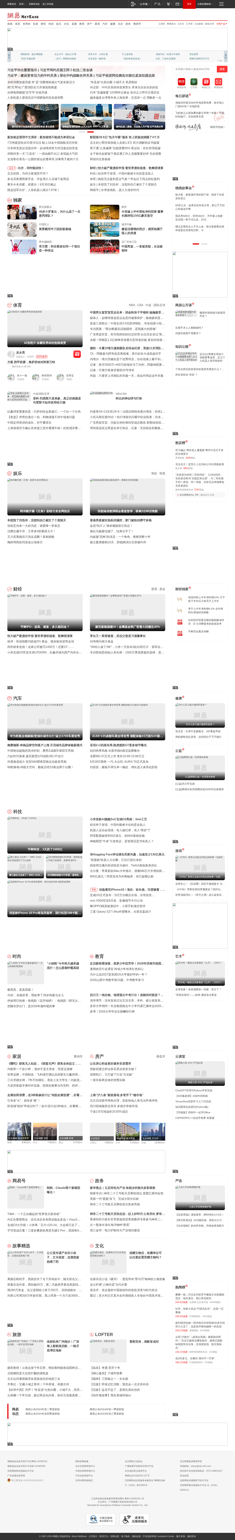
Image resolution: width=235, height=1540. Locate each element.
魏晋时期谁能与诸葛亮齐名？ (212, 314)
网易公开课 (183, 305)
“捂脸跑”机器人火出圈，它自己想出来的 (116, 859)
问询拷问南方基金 (101, 641)
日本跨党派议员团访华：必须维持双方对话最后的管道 (42, 148)
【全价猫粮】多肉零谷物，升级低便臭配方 (199, 1225)
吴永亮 (20, 352)
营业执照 (184, 1475)
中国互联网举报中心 (85, 1471)
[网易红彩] (77, 354)
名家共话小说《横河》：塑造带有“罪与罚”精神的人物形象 (127, 1279)
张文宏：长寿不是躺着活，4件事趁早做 (197, 731)
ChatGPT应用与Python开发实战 (193, 1090)
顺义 (61, 1142)
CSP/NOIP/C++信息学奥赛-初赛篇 (194, 1117)
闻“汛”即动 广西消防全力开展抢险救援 (32, 87)
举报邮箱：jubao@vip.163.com (195, 1466)
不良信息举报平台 (84, 1475)
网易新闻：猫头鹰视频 (32, 54)
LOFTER (104, 1334)
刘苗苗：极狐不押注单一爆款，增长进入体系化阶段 (124, 767)
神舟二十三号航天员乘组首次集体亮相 (115, 1204)
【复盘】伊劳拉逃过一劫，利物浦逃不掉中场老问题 (41, 417)
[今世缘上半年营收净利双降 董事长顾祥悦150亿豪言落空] (104, 212)
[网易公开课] (144, 4)
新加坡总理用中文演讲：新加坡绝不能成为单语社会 (41, 137)
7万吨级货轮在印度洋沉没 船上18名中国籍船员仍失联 (42, 142)
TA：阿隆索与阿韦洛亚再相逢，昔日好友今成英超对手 (125, 353)
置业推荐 (193, 54)
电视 (162, 473)
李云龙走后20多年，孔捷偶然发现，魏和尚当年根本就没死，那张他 (200, 217)
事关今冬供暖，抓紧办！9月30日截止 (31, 184)
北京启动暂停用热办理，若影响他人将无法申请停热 (124, 1100)
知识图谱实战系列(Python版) (191, 1106)
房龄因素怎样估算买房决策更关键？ (113, 1069)
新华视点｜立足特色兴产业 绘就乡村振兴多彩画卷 (122, 1187)
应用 (21, 4)
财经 (43, 23)
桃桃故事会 (183, 188)
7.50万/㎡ (52, 1142)
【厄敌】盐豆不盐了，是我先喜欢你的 (115, 1389)
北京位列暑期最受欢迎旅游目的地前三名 (33, 1378)
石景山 (93, 1142)
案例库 (78, 1056)
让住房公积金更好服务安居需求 (110, 1063)
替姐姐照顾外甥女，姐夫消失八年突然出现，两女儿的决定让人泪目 (198, 228)
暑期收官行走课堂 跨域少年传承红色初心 (117, 969)
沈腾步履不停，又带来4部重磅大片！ (31, 531)
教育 (81, 23)
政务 (128, 23)
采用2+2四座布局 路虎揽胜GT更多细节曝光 (118, 745)
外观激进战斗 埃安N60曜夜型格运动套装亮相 (36, 761)
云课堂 (161, 24)
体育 (17, 23)
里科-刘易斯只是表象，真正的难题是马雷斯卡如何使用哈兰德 (57, 400)
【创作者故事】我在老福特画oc (110, 1395)
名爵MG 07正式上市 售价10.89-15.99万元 (117, 756)
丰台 (35, 1142)
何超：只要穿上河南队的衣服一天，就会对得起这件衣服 (126, 375)
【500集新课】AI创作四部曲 (191, 1095)
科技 (51, 23)
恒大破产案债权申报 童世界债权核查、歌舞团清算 (130, 168)
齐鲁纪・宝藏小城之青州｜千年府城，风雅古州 (38, 1384)
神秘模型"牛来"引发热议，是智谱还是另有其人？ (122, 841)
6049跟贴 (205, 1330)
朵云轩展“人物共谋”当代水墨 (108, 1284)
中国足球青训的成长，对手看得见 (29, 422)
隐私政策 (136, 1536)
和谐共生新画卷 (100, 159)
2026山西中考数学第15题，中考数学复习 (117, 980)
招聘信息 (114, 1536)
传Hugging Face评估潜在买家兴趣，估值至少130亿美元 (127, 854)
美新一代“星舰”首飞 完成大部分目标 (114, 1198)
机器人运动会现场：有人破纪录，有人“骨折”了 (120, 830)
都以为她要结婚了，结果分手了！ (112, 531)
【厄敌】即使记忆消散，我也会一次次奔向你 (119, 1384)
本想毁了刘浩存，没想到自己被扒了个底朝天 (127, 184)
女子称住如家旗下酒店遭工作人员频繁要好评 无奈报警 (125, 153)
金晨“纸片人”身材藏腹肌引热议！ (111, 525)
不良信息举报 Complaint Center (158, 1536)
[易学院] (188, 127)
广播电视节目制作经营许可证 (139, 1466)
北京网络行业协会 (133, 1461)
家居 (97, 23)
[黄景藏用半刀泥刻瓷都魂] (22, 229)
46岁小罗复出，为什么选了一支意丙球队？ (59, 213)
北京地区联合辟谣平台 (136, 1471)
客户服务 (125, 1536)
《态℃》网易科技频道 (65, 58)
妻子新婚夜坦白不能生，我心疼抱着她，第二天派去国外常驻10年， (199, 196)
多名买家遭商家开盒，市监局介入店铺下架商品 (38, 179)
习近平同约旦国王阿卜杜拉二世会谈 (66, 70)
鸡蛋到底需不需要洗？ (188, 333)
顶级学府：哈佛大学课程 (168, 54)
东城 (143, 1142)
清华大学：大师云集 (98, 54)
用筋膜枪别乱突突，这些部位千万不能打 (198, 736)
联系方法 (104, 1536)
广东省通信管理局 (16, 1475)
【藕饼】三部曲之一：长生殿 (109, 1378)
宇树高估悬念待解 (198, 631)
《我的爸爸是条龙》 (132, 58)
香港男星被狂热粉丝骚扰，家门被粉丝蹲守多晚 (121, 520)
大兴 (118, 1142)
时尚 (16, 956)
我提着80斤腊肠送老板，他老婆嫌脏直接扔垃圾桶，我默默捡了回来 (200, 207)
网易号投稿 (216, 127)
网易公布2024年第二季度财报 (43, 1409)
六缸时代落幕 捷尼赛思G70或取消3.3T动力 (35, 756)
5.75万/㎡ (135, 1142)
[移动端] (133, 4)
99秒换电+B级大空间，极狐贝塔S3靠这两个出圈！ (40, 767)
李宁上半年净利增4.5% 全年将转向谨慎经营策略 (205, 610)
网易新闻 (23, 15)
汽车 (105, 23)
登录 (189, 4)
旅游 (16, 1334)
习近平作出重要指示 (22, 70)
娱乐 (58, 23)
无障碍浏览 (34, 4)
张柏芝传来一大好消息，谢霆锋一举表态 (33, 525)
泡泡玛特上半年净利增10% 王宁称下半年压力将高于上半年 (206, 599)
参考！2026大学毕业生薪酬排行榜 (112, 1011)
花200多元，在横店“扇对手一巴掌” (195, 1358)
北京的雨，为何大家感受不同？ (27, 173)
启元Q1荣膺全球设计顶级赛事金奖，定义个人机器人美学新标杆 (212, 357)
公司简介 (93, 1536)
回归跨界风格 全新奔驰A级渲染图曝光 (115, 750)
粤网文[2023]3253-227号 (137, 1475)
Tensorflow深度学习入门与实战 (193, 1101)
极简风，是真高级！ (20, 989)
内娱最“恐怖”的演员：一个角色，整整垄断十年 (120, 536)
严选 (178, 1181)
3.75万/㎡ (78, 1142)
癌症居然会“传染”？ (186, 374)
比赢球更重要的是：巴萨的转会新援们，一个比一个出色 (44, 411)
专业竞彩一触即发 (97, 58)
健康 (112, 23)
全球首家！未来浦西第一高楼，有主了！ (198, 989)
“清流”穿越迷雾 (28, 58)
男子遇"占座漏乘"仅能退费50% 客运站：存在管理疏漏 (125, 148)
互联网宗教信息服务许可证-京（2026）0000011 (199, 1487)
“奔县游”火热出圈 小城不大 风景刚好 (113, 82)
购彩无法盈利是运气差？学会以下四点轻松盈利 (129, 179)
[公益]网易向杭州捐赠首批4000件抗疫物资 (199, 789)
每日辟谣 (182, 96)
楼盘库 (160, 1056)
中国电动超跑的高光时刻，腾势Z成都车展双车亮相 (40, 750)
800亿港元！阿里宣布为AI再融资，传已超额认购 (121, 876)
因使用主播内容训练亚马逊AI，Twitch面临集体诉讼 (123, 865)
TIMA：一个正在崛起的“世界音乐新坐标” (33, 1214)
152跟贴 (213, 1352)
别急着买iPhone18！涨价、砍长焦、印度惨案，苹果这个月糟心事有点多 (132, 890)
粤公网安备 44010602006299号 (27, 1480)
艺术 (178, 956)
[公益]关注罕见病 (185, 783)
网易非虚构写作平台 (199, 58)
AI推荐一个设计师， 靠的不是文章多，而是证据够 (40, 1069)
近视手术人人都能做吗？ (189, 327)
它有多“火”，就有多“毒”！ (23, 1100)
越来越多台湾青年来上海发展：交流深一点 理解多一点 (125, 97)
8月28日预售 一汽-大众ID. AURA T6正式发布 (119, 761)
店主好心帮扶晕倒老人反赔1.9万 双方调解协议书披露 (124, 142)
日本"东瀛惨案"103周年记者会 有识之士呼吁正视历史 (125, 92)
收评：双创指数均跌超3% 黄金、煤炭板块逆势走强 (40, 641)
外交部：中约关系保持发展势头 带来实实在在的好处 (124, 87)
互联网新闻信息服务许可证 (20, 1471)
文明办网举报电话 (84, 1480)
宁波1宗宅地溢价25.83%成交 (109, 1111)
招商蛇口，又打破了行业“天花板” (111, 1074)
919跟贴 (209, 1362)
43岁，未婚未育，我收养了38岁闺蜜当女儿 (35, 995)
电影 (154, 473)
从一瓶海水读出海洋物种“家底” (110, 1224)
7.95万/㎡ (109, 1142)
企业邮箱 (198, 24)
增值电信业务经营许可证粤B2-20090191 (27, 1461)
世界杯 (26, 23)
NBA (132, 305)
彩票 (35, 23)
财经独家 (182, 589)
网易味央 (171, 24)
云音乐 (181, 24)
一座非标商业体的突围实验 (107, 1080)
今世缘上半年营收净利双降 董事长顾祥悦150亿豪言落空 (142, 213)
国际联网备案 (81, 1461)
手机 (94, 889)
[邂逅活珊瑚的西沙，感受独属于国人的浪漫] (104, 229)
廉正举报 (180, 1536)
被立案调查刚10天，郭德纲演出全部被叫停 (118, 542)
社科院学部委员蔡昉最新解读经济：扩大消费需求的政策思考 (206, 622)
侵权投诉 (191, 1536)
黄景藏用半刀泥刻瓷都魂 (55, 229)
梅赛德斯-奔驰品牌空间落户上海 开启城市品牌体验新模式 (44, 745)
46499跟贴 (215, 1302)
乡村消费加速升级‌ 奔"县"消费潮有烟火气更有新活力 (41, 82)
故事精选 (21, 1245)
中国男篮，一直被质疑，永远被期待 (142, 248)
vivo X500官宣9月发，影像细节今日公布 (116, 900)
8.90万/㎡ (26, 1142)
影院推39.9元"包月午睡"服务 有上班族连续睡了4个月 (125, 137)
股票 (154, 589)
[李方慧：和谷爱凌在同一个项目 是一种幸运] (22, 247)
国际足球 (159, 305)
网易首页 (11, 4)
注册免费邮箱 (204, 4)
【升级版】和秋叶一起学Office (192, 1112)
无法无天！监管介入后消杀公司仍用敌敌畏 (199, 464)
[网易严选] (157, 4)
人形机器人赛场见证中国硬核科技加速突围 (35, 97)
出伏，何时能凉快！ (31, 168)
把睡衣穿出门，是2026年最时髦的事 (31, 1006)
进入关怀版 (47, 4)
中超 (148, 305)
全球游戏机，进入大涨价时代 (120, 190)
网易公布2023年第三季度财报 (107, 1413)
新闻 (9, 23)
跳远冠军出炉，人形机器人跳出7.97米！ (33, 190)
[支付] (169, 4)
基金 (162, 589)
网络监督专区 (216, 15)
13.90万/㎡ (160, 1142)
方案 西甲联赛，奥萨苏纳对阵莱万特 (31, 362)
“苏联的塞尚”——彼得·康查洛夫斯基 (196, 994)
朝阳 (9, 1142)
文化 (66, 23)
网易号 (137, 23)
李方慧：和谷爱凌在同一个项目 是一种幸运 (59, 248)
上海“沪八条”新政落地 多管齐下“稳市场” (117, 1095)
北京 (120, 23)
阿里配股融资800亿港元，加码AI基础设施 (117, 835)
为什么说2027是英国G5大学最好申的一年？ (118, 974)
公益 (178, 751)
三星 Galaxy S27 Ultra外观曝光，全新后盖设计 (120, 911)
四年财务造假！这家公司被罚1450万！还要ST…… (40, 646)
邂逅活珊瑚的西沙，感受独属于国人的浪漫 (142, 231)
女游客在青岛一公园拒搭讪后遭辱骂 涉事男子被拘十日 (43, 159)
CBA (140, 305)
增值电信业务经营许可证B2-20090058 (26, 1466)
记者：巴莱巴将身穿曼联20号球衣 (112, 370)
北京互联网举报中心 (85, 1466)
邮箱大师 (209, 24)
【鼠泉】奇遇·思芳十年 (105, 1367)
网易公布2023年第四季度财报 (43, 1413)
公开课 (189, 24)
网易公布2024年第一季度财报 (107, 1409)
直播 (74, 23)
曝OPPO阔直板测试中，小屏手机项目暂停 (117, 906)
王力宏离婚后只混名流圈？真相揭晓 (30, 536)
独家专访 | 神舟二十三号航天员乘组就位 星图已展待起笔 (126, 1193)
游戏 (178, 851)
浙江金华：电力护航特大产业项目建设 (115, 1230)
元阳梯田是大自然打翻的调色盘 (27, 1373)
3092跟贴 (207, 1316)
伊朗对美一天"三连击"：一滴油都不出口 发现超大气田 (42, 153)
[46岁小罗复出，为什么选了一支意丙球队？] (22, 212)
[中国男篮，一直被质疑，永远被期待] (104, 247)
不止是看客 (127, 54)
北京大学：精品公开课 (65, 54)
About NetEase (79, 1536)
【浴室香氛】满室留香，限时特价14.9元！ (199, 1214)
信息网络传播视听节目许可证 (194, 1480)
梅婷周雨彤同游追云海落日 (25, 542)
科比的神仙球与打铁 (129, 398)
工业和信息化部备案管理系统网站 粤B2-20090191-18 (117, 1498)
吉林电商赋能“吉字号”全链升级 (27, 92)
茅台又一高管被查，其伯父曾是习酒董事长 (118, 635)
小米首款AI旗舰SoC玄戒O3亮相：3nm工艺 (118, 819)
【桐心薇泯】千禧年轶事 (106, 1373)
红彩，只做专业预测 (166, 58)
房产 (89, 23)
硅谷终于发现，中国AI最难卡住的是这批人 (126, 173)
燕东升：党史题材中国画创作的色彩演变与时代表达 (124, 1290)
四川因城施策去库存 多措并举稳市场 (114, 1106)
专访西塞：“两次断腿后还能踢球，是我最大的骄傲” (123, 328)
